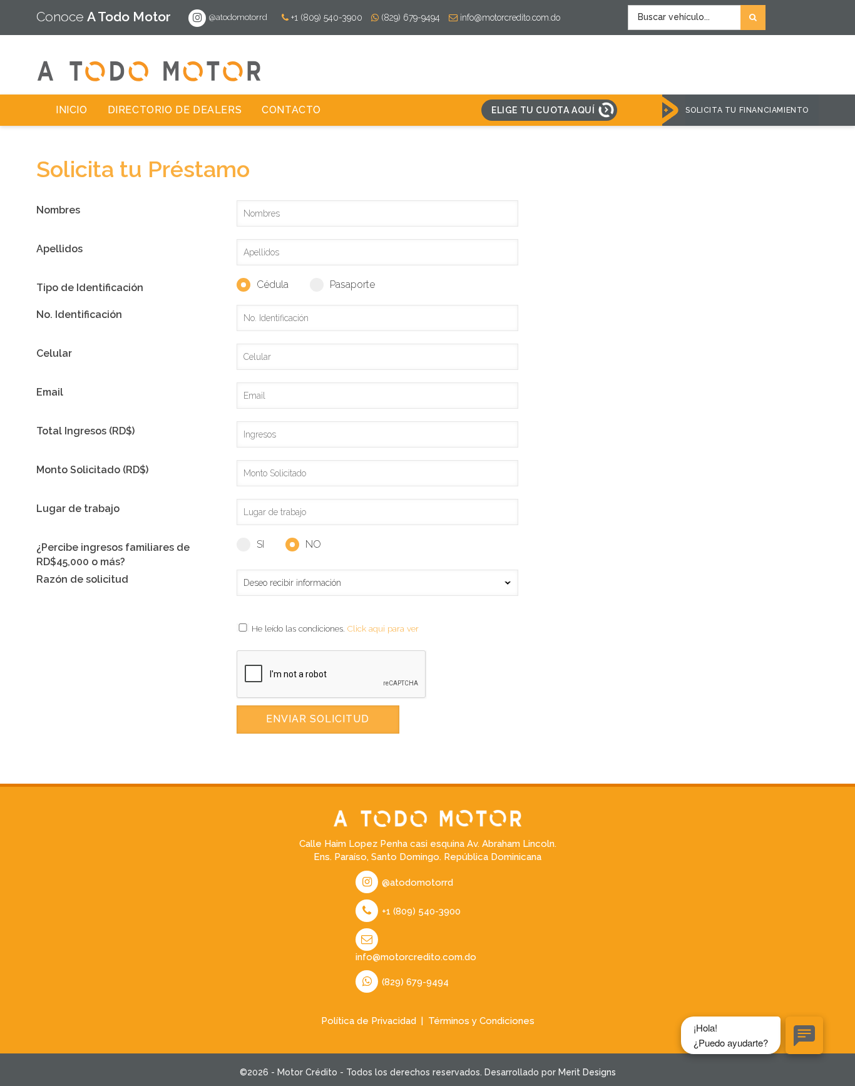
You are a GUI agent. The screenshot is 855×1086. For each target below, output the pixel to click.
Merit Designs (587, 1072)
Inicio (72, 110)
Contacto (291, 110)
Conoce (103, 16)
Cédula (273, 284)
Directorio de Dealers (175, 110)
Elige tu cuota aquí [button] (543, 110)
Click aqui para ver (383, 628)
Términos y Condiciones (481, 1021)
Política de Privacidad (368, 1021)
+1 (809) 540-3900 (325, 18)
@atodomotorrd (237, 17)
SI (260, 544)
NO (313, 544)
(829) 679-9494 (409, 18)
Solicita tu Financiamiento (747, 110)
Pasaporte (352, 284)
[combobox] (696, 17)
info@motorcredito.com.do (509, 18)
